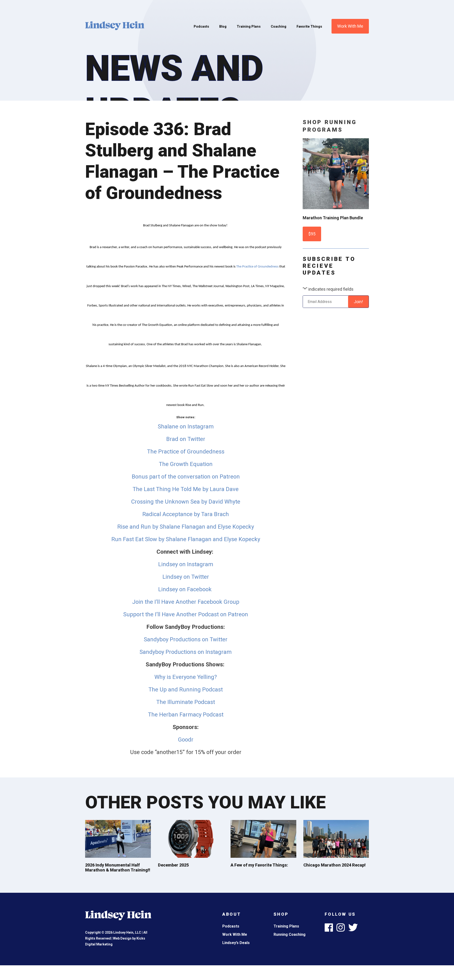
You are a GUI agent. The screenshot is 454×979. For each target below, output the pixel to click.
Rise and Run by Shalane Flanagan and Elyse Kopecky (185, 526)
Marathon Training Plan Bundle (333, 217)
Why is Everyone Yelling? (185, 677)
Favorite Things (309, 26)
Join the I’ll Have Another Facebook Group (185, 602)
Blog (223, 26)
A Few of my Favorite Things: (259, 865)
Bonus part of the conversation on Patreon (186, 476)
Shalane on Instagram (186, 426)
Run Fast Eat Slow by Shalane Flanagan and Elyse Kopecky (185, 539)
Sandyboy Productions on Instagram (186, 652)
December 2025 (173, 865)
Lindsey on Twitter (185, 577)
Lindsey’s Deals (236, 942)
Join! (358, 301)
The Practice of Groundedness (257, 266)
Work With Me (350, 26)
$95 (311, 233)
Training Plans (249, 26)
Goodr (185, 739)
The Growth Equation (186, 464)
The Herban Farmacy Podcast (185, 714)
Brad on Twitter (185, 439)
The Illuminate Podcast (185, 702)
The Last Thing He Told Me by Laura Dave (186, 489)
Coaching (278, 26)
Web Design (122, 938)
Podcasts (201, 26)
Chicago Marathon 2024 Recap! (334, 865)
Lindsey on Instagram (185, 564)
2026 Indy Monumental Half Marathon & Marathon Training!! (117, 868)
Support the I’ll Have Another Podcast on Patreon (185, 614)
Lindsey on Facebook (185, 589)
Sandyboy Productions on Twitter (185, 639)
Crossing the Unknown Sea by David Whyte (185, 501)
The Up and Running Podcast (185, 689)
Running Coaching (290, 934)
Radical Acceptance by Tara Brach (185, 514)
